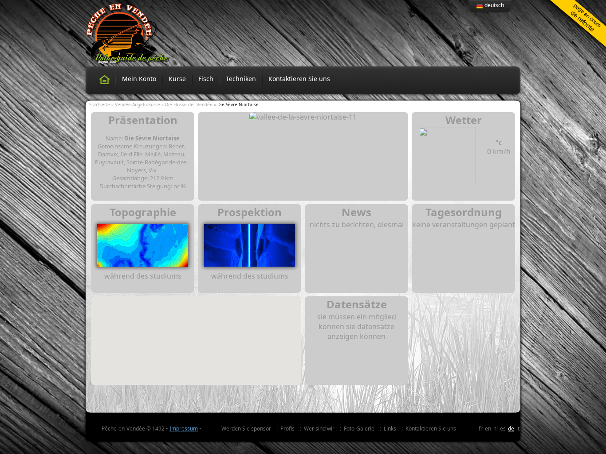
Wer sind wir (319, 428)
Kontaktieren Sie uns (299, 78)
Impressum (183, 428)
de (511, 428)
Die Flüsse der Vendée (188, 104)
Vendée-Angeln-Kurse (137, 104)
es (503, 428)
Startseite (99, 104)
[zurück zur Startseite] (104, 79)
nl (495, 428)
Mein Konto (139, 78)
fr (481, 428)
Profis (287, 428)
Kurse (177, 78)
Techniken (241, 78)
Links (390, 428)
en (488, 428)
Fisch (205, 78)
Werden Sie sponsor (246, 428)
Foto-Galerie (359, 428)
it (517, 428)
